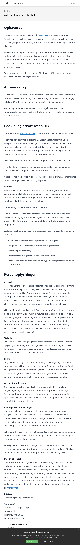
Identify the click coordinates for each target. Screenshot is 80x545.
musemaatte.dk (45, 35)
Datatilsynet (12, 487)
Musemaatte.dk (14, 3)
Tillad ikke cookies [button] (47, 541)
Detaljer (55, 537)
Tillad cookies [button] (31, 541)
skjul (24, 524)
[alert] (40, 536)
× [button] (78, 530)
